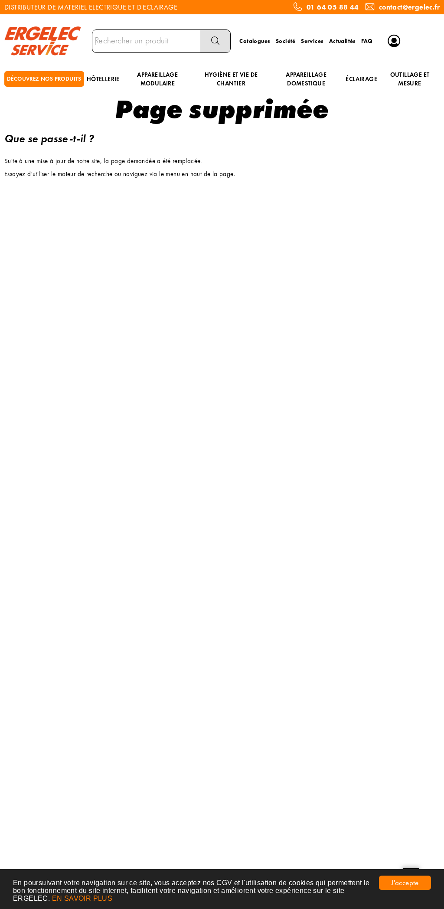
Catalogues (254, 41)
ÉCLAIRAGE (361, 79)
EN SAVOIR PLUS (82, 898)
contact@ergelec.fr (409, 7)
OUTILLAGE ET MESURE (410, 79)
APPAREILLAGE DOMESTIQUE (306, 79)
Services (312, 41)
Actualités (342, 41)
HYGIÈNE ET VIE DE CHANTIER (231, 79)
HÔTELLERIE (103, 79)
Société (286, 41)
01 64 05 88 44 (333, 7)
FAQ (366, 41)
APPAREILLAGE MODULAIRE (157, 79)
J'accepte (405, 882)
